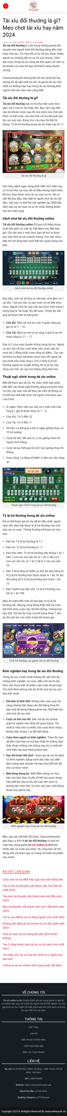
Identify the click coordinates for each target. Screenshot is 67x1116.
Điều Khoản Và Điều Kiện (33, 1039)
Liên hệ (33, 1033)
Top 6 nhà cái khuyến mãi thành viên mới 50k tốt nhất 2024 (32, 888)
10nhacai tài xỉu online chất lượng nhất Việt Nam (32, 965)
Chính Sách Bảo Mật (33, 1046)
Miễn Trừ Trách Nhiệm (33, 1052)
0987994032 (36, 1078)
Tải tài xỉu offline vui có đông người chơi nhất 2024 (33, 917)
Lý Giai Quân (36, 42)
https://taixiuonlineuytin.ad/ (38, 1085)
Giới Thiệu (33, 1027)
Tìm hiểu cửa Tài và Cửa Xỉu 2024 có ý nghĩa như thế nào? (33, 957)
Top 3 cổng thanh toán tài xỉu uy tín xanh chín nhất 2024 (33, 946)
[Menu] (5, 6)
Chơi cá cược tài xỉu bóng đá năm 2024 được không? (30, 936)
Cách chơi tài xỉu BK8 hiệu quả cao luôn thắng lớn (33, 879)
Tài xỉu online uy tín (12, 1000)
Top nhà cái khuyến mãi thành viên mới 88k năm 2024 (32, 898)
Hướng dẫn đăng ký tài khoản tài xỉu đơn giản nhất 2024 (33, 925)
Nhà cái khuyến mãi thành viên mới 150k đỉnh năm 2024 (33, 909)
